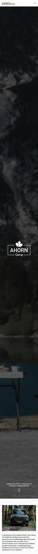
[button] (34, 3)
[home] (8, 3)
